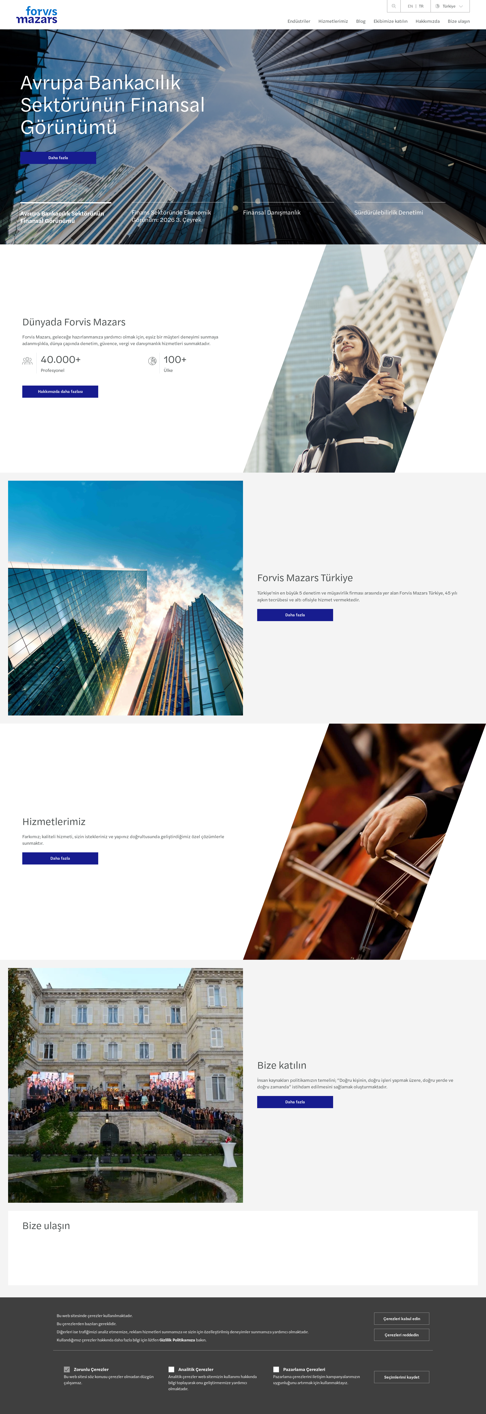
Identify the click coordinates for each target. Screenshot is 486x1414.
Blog (361, 21)
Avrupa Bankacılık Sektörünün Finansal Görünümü (112, 103)
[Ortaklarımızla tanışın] (187, 1256)
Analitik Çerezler (195, 1369)
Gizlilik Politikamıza (177, 1340)
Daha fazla (58, 157)
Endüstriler (299, 21)
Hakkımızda (428, 21)
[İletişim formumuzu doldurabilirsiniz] (411, 1256)
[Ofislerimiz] (299, 1256)
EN (410, 6)
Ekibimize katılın (391, 21)
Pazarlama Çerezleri (304, 1369)
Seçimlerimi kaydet (401, 1377)
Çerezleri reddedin (402, 1335)
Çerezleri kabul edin (401, 1318)
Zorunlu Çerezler (91, 1369)
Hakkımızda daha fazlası (60, 391)
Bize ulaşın (459, 21)
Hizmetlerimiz (333, 21)
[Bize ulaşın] (74, 1256)
